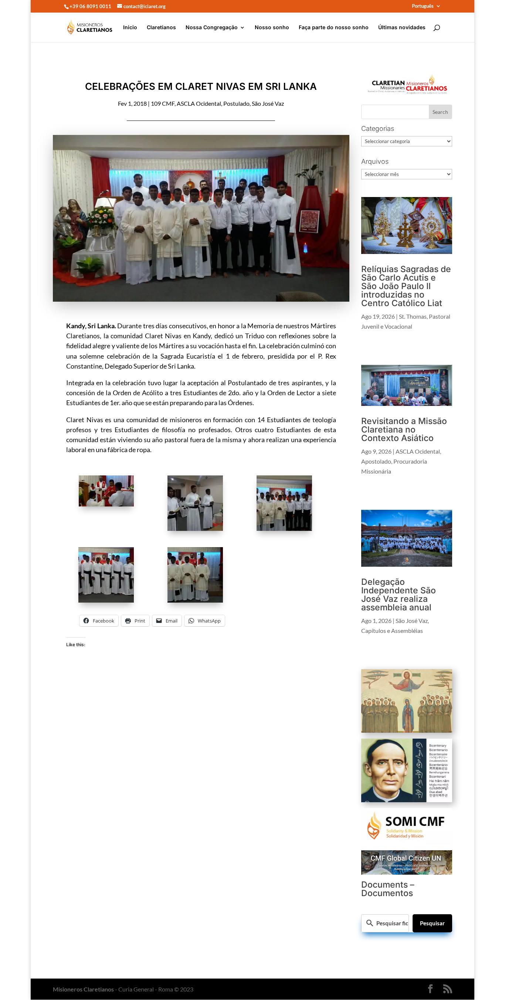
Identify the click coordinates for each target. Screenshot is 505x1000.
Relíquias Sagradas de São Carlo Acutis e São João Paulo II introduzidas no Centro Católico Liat (406, 286)
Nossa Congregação (212, 27)
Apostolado (376, 461)
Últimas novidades (402, 27)
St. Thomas (413, 316)
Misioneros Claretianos (83, 989)
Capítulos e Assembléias (392, 630)
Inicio (130, 27)
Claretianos (161, 27)
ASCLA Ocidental (199, 103)
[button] (110, 492)
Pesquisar (432, 923)
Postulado (236, 103)
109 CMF (162, 103)
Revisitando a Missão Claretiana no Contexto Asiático (404, 429)
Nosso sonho (272, 27)
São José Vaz (268, 103)
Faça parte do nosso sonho (334, 27)
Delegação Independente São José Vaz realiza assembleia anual (398, 595)
